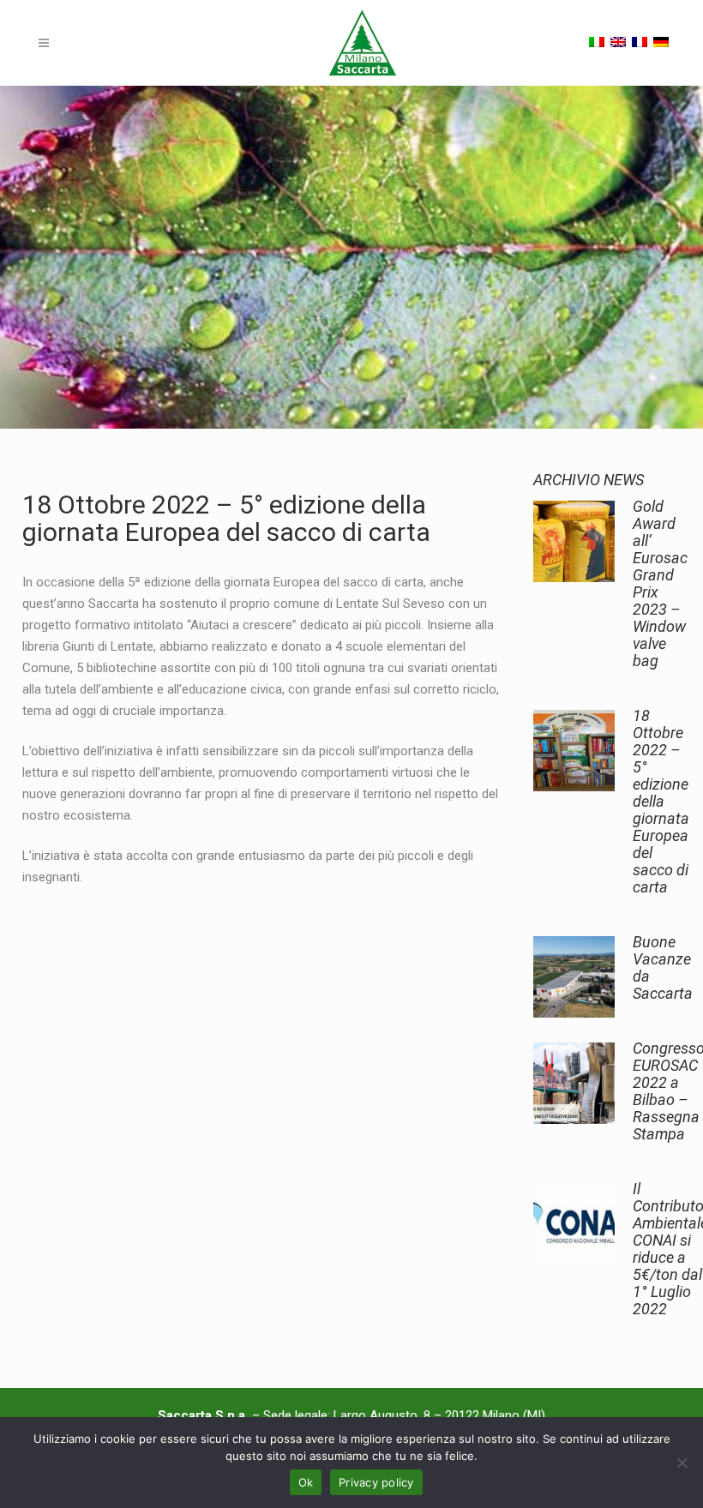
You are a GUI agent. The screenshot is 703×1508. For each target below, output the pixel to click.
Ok (306, 1482)
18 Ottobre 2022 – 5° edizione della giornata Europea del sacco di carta (661, 801)
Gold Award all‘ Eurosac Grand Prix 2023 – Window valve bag (660, 583)
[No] (681, 1462)
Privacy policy (376, 1482)
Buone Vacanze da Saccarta (663, 967)
